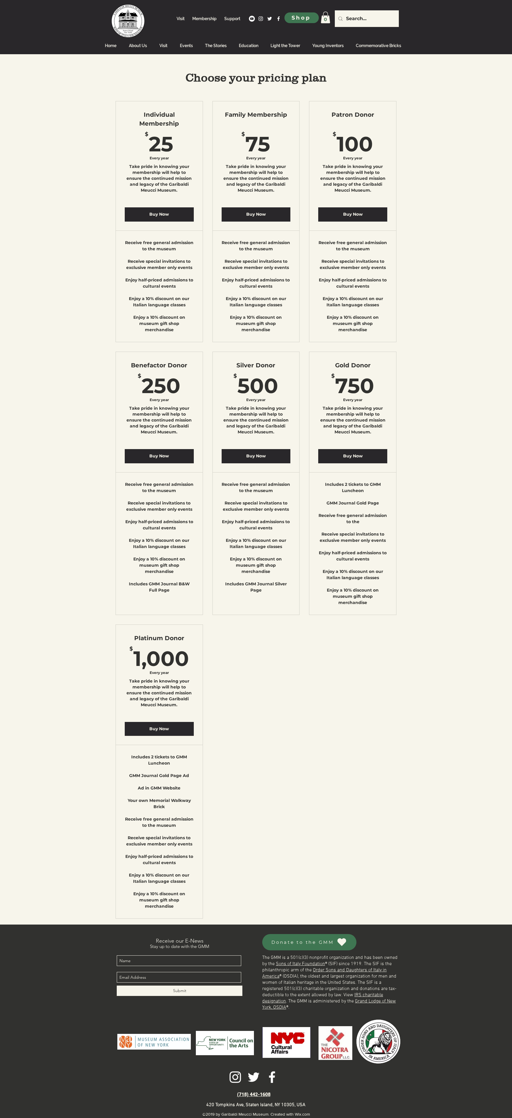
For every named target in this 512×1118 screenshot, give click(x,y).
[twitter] (270, 19)
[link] (325, 17)
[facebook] (278, 19)
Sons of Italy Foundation (300, 964)
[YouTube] (252, 19)
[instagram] (261, 19)
